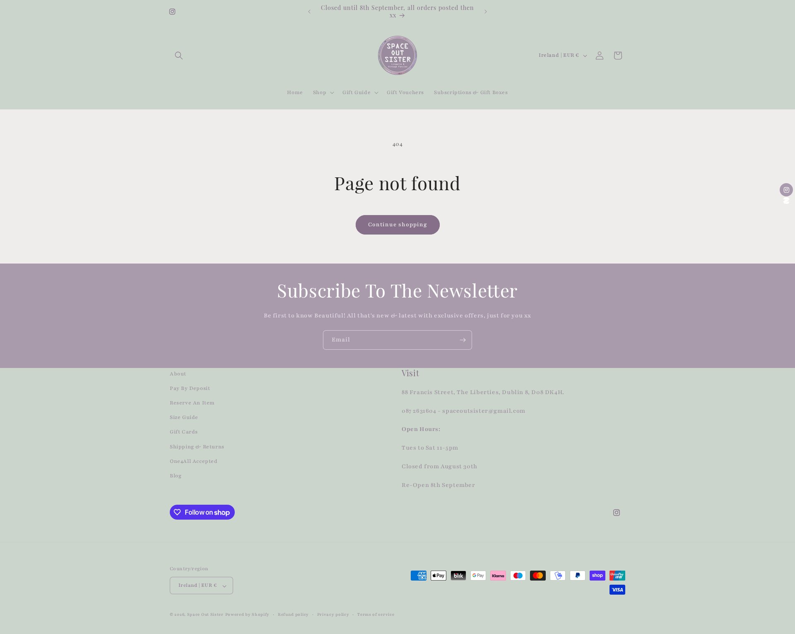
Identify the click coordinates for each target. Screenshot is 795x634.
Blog (175, 475)
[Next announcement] (486, 11)
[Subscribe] (462, 340)
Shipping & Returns (197, 446)
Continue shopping (397, 224)
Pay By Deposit (190, 388)
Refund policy (293, 614)
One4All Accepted (194, 461)
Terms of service (375, 614)
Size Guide (184, 417)
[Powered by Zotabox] (786, 200)
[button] (179, 55)
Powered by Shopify (247, 614)
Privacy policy (333, 614)
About (178, 373)
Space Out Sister (205, 614)
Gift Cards (184, 432)
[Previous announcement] (309, 11)
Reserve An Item (192, 403)
